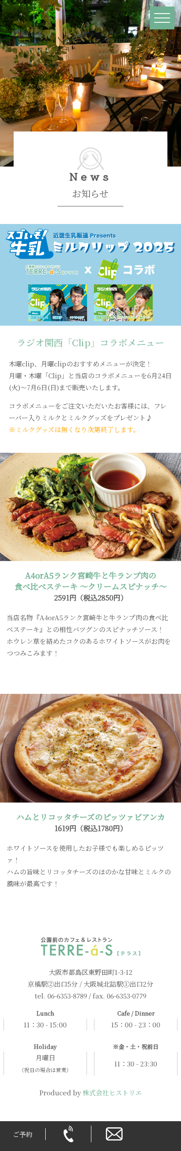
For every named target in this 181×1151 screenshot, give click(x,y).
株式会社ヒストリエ (112, 1092)
